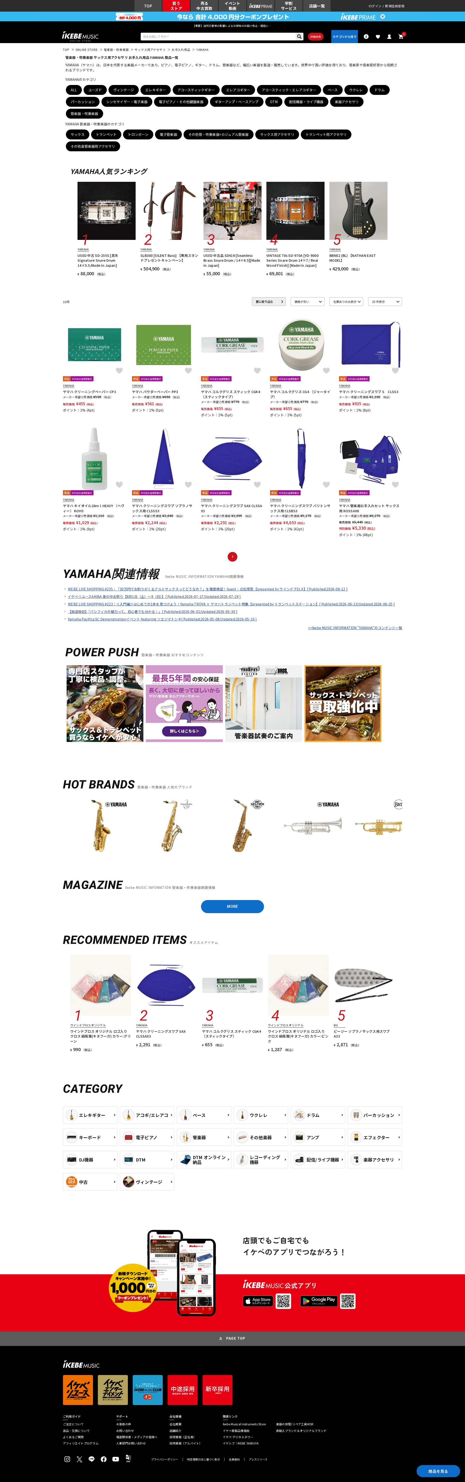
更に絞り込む (264, 301)
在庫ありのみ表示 (344, 301)
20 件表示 (378, 301)
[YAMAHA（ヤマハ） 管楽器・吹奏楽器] (100, 826)
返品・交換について (76, 1430)
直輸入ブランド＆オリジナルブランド (301, 1430)
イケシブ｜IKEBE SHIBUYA (240, 1443)
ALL (74, 89)
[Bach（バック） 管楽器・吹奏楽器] (383, 826)
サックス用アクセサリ (277, 134)
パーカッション (83, 101)
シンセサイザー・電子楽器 (126, 101)
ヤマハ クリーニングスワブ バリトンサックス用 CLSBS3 (300, 508)
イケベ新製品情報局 (236, 1430)
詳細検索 (315, 36)
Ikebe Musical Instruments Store (244, 1424)
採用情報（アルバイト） (186, 1443)
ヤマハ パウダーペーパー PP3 (155, 391)
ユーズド (95, 89)
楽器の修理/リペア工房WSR (294, 1424)
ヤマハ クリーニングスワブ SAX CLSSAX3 (231, 508)
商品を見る (438, 1471)
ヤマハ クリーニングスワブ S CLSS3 (368, 391)
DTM (274, 101)
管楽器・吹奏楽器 (84, 113)
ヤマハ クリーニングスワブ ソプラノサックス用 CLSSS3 (162, 508)
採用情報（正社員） (183, 1437)
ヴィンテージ (123, 89)
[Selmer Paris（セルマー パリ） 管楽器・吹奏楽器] (242, 826)
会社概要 (175, 1424)
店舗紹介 (175, 1430)
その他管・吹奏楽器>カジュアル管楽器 (218, 134)
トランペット (106, 134)
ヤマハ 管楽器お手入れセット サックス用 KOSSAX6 (369, 508)
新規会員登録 (394, 6)
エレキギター (155, 89)
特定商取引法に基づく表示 (203, 1459)
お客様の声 (123, 1424)
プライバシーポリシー (164, 1459)
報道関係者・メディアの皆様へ (136, 1437)
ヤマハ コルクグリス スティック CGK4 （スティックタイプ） (230, 394)
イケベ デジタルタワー (238, 1437)
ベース (333, 89)
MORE (232, 906)
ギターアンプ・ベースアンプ (237, 101)
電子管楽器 (168, 134)
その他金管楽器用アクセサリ (93, 146)
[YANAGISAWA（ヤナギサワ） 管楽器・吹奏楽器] (171, 826)
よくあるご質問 (73, 1437)
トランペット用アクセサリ (326, 134)
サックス (78, 134)
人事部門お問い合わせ (131, 1443)
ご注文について (73, 1424)
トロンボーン (138, 134)
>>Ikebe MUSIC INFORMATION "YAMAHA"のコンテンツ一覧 (355, 627)
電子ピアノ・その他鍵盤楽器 (181, 101)
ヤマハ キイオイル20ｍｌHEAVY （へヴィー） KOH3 (93, 508)
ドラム (379, 89)
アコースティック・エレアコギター (289, 89)
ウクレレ (356, 89)
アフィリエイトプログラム (81, 1443)
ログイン (375, 6)
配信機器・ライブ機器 (306, 101)
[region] (232, 827)
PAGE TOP (236, 1338)
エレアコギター (238, 89)
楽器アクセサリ (347, 101)
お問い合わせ (125, 1430)
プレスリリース (258, 1459)
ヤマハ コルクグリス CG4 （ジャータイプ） (300, 394)
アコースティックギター (196, 89)
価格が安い (301, 301)
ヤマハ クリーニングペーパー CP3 (89, 391)
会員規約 (234, 1459)
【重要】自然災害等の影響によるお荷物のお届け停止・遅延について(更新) (232, 26)
